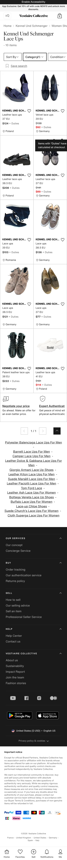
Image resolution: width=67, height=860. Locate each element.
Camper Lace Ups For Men (32, 456)
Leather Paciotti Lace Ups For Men (31, 483)
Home (7, 26)
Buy (8, 562)
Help (9, 629)
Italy (37, 840)
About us (12, 660)
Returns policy (15, 581)
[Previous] (24, 431)
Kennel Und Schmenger (31, 26)
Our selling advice (18, 605)
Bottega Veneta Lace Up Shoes (31, 497)
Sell (9, 593)
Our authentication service (23, 575)
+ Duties (14, 123)
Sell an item (13, 611)
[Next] (42, 431)
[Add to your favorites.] (29, 111)
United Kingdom (23, 837)
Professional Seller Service (24, 617)
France (10, 837)
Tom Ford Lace (31, 488)
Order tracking (15, 569)
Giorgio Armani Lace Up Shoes (31, 470)
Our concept (14, 545)
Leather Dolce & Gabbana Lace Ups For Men (33, 463)
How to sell (13, 600)
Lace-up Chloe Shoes (31, 506)
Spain (30, 840)
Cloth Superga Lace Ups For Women (33, 515)
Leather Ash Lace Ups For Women (31, 492)
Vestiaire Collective (21, 653)
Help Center (14, 636)
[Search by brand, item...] (7, 15)
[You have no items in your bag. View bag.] (59, 15)
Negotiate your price (16, 406)
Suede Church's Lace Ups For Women (31, 511)
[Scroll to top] (57, 431)
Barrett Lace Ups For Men (31, 451)
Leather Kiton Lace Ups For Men (31, 474)
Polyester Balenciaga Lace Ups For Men (33, 442)
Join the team (15, 677)
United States (40, 837)
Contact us (13, 641)
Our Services (15, 538)
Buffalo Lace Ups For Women (31, 502)
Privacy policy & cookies (32, 740)
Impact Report (15, 671)
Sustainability (15, 666)
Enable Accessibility (33, 2)
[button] (59, 15)
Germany (53, 837)
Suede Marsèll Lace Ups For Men (31, 479)
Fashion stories (16, 683)
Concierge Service (18, 551)
